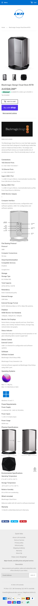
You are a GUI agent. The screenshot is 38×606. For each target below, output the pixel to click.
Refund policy (19, 545)
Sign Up (33, 575)
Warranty (19, 550)
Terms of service (19, 540)
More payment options (10, 113)
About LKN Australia (19, 537)
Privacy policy (19, 543)
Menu (6, 2)
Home (3, 27)
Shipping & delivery (19, 548)
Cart (34, 2)
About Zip (19, 553)
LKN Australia (20, 585)
